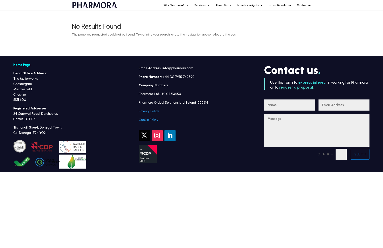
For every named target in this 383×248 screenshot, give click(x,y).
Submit (360, 154)
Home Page (22, 65)
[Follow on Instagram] (157, 135)
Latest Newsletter (280, 5)
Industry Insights (248, 5)
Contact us (304, 5)
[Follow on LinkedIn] (170, 135)
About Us (221, 5)
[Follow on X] (144, 135)
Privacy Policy (149, 111)
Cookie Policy (148, 120)
